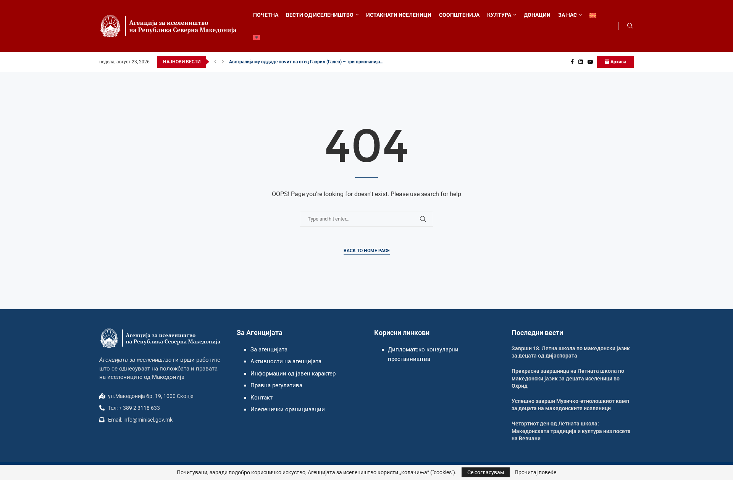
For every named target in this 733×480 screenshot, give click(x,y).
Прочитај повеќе (535, 472)
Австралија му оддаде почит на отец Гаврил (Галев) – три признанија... (306, 61)
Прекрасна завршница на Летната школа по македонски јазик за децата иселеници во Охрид (568, 378)
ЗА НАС (567, 15)
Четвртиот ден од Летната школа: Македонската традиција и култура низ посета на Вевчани (571, 430)
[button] (215, 62)
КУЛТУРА (499, 15)
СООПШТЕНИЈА (459, 15)
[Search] (630, 26)
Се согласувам (485, 472)
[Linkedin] (580, 62)
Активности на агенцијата (285, 361)
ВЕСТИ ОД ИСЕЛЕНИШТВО (320, 15)
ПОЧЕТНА (265, 15)
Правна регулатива (276, 385)
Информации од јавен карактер (293, 373)
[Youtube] (590, 62)
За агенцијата (268, 349)
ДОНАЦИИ (537, 15)
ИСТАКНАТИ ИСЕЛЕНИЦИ (398, 15)
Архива (617, 61)
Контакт (261, 397)
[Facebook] (572, 62)
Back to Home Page (367, 250)
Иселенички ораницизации (287, 409)
